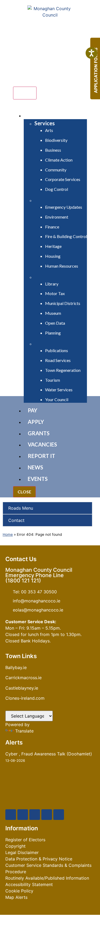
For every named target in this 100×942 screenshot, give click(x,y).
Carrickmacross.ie (23, 677)
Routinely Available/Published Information (47, 878)
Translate (24, 731)
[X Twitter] (22, 814)
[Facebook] (10, 814)
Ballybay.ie (16, 667)
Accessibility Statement (29, 884)
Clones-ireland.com (25, 698)
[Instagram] (46, 814)
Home (8, 534)
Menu (25, 93)
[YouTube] (34, 814)
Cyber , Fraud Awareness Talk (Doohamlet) (48, 753)
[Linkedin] (58, 814)
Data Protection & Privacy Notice (38, 859)
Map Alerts (16, 897)
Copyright (15, 846)
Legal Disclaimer (22, 852)
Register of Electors (25, 839)
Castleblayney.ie (21, 688)
